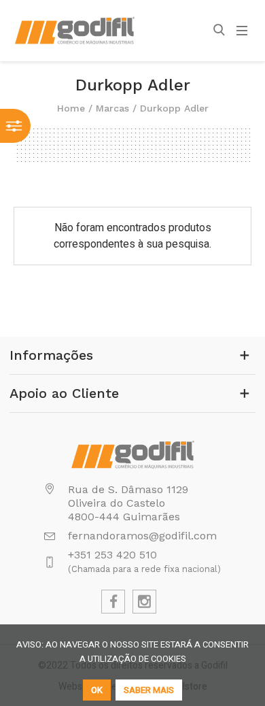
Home (71, 108)
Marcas (112, 108)
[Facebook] (113, 601)
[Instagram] (144, 601)
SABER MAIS (149, 690)
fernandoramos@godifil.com (142, 535)
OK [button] (97, 690)
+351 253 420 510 (112, 554)
